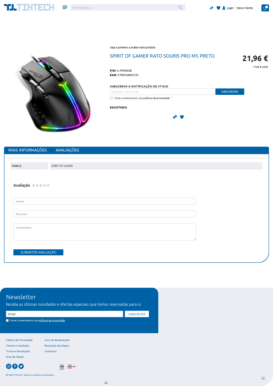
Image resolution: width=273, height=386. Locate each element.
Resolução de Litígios (57, 345)
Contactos (51, 351)
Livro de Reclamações (57, 340)
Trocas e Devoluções (18, 351)
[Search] (180, 7)
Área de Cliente (15, 356)
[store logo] (29, 7)
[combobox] (127, 7)
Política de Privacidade (19, 340)
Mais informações (27, 150)
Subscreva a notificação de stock (139, 86)
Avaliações (67, 150)
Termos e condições (17, 345)
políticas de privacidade (156, 98)
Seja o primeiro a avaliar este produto (132, 47)
